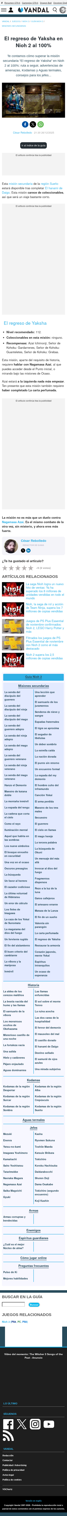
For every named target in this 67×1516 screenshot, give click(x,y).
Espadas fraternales (47, 721)
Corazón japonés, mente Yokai (45, 953)
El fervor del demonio (48, 1027)
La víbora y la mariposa (12, 963)
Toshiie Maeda (44, 1146)
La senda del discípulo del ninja (15, 707)
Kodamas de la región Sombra (16, 1108)
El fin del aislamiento (17, 945)
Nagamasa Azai (13, 522)
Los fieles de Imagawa (12, 911)
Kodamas (33, 1080)
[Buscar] (55, 9)
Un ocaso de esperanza (42, 973)
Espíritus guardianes (33, 1238)
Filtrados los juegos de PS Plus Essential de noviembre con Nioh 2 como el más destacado (44, 643)
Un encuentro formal (47, 769)
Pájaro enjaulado (13, 1064)
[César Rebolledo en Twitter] (23, 550)
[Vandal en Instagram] (35, 1424)
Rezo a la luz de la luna (46, 890)
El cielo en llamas (45, 830)
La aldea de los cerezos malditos (13, 993)
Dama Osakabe (44, 1184)
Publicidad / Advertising (14, 1465)
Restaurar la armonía (47, 945)
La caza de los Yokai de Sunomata (16, 921)
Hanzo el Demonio (15, 785)
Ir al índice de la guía (33, 145)
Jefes (33, 1127)
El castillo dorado (45, 1040)
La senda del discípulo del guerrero (12, 695)
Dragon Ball (46, 3)
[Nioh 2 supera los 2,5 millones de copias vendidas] (13, 659)
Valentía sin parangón (42, 925)
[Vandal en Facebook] (8, 1424)
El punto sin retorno (47, 763)
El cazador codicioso (17, 887)
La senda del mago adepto (16, 747)
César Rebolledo (22, 132)
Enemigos (33, 1230)
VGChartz (7, 1489)
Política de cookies (12, 1480)
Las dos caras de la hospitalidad (47, 1019)
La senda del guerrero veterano (15, 757)
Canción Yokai (43, 795)
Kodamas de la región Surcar (16, 1098)
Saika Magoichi (12, 1190)
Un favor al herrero (15, 880)
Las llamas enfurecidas (42, 993)
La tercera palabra (46, 842)
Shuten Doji (42, 1178)
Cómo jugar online (33, 1258)
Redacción (8, 1455)
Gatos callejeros (45, 898)
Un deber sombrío (46, 744)
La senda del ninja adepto (15, 737)
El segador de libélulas (43, 736)
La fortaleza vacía (14, 1045)
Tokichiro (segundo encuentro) (47, 1192)
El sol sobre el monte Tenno (48, 1003)
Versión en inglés (34, 1501)
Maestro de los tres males (46, 809)
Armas (33, 1210)
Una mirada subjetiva (48, 1069)
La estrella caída (45, 750)
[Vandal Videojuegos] (33, 9)
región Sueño (49, 183)
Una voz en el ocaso (16, 862)
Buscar (34, 1304)
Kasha (39, 1134)
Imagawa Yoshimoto (15, 1153)
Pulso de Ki (10, 1272)
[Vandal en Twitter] (22, 1424)
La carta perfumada (46, 933)
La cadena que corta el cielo (16, 815)
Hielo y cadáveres (14, 1057)
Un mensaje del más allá (47, 860)
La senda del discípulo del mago (16, 717)
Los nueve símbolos (16, 846)
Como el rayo (12, 823)
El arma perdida (44, 801)
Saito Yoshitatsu (13, 1165)
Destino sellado (44, 1053)
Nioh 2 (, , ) (15, 1321)
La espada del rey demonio (45, 777)
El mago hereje (44, 836)
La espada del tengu (16, 807)
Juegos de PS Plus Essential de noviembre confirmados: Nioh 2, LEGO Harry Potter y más (45, 626)
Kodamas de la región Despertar (16, 1088)
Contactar (8, 1460)
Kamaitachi (10, 1159)
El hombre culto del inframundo (47, 787)
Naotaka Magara (13, 1178)
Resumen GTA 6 (12, 3)
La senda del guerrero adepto (14, 727)
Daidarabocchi (44, 1171)
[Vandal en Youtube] (48, 1424)
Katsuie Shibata (44, 1153)
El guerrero (41, 823)
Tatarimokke (10, 1171)
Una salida (9, 1051)
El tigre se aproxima (47, 728)
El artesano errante (46, 904)
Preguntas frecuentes (33, 1266)
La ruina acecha (44, 1011)
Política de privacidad (13, 1470)
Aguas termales (34, 1120)
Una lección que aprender (45, 693)
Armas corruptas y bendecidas (14, 1218)
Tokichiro (40, 1159)
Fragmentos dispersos (42, 880)
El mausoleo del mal (47, 1034)
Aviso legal (8, 1475)
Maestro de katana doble (15, 793)
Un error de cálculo (16, 903)
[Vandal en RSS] (8, 1435)
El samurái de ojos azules (46, 1060)
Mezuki (7, 1134)
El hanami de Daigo (46, 1046)
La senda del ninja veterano (15, 767)
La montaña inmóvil (16, 801)
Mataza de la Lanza (46, 910)
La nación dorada (45, 756)
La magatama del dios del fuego (14, 931)
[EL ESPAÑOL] (62, 9)
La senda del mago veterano (16, 777)
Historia (33, 985)
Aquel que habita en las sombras (16, 837)
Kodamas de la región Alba (48, 1088)
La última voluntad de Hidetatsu (15, 895)
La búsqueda (12, 874)
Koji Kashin (42, 1200)
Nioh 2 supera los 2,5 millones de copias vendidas (44, 656)
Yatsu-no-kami (12, 1146)
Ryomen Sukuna (45, 1140)
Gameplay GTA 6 (30, 3)
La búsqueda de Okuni (45, 850)
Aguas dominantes (14, 1070)
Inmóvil (8, 971)
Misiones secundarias (33, 686)
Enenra (7, 1140)
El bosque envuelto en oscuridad (16, 854)
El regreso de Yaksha (47, 939)
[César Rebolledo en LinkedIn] (28, 550)
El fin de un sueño (46, 917)
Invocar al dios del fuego (46, 870)
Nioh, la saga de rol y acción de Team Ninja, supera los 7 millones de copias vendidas (44, 607)
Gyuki (6, 1197)
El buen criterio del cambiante (16, 953)
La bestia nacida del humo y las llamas (15, 1003)
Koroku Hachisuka (46, 1165)
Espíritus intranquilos (42, 963)
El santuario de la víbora (13, 1013)
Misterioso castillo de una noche (16, 1036)
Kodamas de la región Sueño (48, 1108)
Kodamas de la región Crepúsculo (48, 1098)
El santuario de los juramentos (46, 703)
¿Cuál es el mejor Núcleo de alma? (13, 1246)
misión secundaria (21, 183)
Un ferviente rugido (16, 939)
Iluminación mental (16, 830)
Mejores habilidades (15, 1278)
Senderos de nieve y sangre (47, 713)
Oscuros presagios (16, 868)
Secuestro (41, 817)
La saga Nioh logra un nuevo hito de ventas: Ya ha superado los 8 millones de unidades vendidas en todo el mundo (45, 591)
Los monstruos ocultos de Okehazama (12, 1025)
